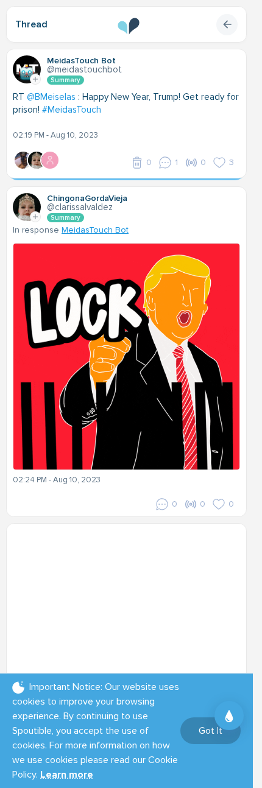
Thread (31, 24)
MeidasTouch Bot (95, 230)
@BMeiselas (51, 96)
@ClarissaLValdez (80, 207)
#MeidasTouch (71, 109)
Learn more (66, 775)
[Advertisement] (131, 606)
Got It (210, 731)
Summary (65, 80)
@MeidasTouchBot (84, 69)
